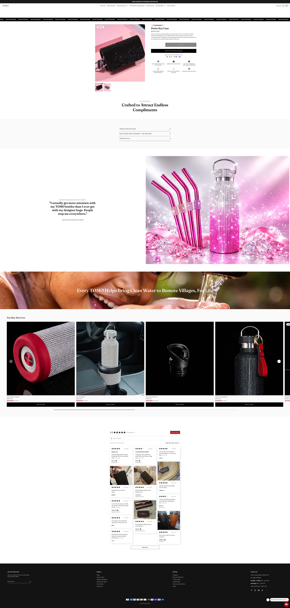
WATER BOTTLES (121, 5)
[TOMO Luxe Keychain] (249, 358)
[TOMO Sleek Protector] (41, 358)
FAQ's (174, 586)
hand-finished (142, 19)
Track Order (100, 584)
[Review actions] (130, 448)
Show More (117, 457)
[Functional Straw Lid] (180, 358)
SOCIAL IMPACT (171, 5)
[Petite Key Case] (99, 87)
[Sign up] (30, 581)
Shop (98, 575)
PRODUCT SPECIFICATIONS (128, 129)
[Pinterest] (258, 590)
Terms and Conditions (179, 584)
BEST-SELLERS (111, 5)
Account (278, 5)
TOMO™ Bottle (146, 603)
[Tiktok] (262, 590)
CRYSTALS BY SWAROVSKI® (137, 5)
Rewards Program (102, 581)
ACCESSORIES (159, 5)
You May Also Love (16, 317)
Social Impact (100, 577)
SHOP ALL (103, 5)
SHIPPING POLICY (125, 138)
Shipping (175, 575)
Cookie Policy (176, 581)
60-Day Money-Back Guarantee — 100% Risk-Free (135, 133)
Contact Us (100, 586)
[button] (279, 361)
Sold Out (181, 44)
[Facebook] (251, 590)
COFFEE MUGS (150, 5)
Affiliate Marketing (102, 579)
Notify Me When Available (173, 51)
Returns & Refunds (178, 577)
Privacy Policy (176, 579)
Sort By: (168, 443)
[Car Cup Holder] (110, 358)
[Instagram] (255, 590)
